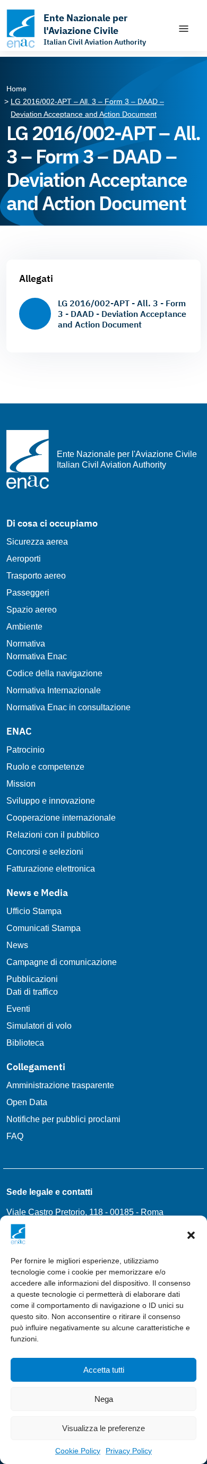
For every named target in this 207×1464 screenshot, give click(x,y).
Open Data (26, 1102)
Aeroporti (23, 558)
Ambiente (24, 626)
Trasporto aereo (36, 575)
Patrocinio (25, 749)
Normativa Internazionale (53, 690)
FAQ (14, 1136)
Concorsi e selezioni (44, 851)
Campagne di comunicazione (61, 962)
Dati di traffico (32, 991)
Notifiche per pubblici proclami (63, 1119)
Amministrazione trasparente (60, 1085)
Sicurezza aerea (37, 541)
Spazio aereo (31, 609)
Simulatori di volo (39, 1025)
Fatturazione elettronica (50, 868)
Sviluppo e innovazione (50, 800)
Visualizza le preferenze (103, 1428)
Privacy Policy (129, 1450)
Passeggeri (27, 592)
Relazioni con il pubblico (52, 834)
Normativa (25, 643)
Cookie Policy (77, 1450)
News (17, 945)
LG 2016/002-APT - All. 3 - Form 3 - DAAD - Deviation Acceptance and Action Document (122, 314)
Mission (21, 783)
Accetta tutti (103, 1369)
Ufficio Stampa (34, 911)
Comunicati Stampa (43, 928)
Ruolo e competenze (45, 766)
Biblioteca (25, 1042)
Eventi (18, 1008)
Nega (103, 1398)
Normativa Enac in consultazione (68, 707)
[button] (191, 1234)
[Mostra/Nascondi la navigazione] (183, 28)
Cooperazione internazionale (61, 817)
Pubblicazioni (32, 979)
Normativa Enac (36, 656)
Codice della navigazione (54, 673)
